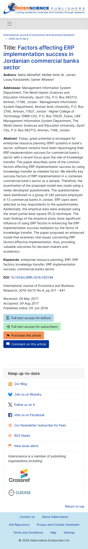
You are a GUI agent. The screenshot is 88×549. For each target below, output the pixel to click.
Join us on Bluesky (28, 394)
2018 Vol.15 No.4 (18, 38)
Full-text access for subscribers (34, 327)
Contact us (27, 517)
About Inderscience (55, 517)
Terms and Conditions (28, 532)
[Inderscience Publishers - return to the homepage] (44, 7)
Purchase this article (26, 335)
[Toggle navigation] (9, 24)
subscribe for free (52, 425)
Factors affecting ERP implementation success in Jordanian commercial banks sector (41, 57)
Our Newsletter (25, 425)
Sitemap (69, 532)
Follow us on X (24, 404)
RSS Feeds (22, 435)
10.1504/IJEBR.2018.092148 (32, 277)
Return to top (74, 506)
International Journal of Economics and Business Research (38, 35)
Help (53, 532)
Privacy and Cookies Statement (58, 524)
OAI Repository (19, 524)
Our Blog (20, 384)
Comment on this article (28, 344)
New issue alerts (26, 446)
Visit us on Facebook (29, 415)
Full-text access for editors (31, 318)
